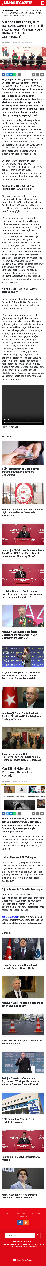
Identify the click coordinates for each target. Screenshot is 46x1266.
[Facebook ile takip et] (20, 1222)
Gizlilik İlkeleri (36, 1213)
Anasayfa (7, 1213)
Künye (16, 1213)
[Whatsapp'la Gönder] (14, 74)
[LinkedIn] (11, 74)
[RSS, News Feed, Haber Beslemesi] (26, 1222)
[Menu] (43, 3)
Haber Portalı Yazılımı (25, 1260)
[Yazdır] (19, 74)
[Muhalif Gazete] (17, 2)
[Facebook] (3, 74)
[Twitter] (7, 74)
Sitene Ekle (23, 1216)
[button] (33, 74)
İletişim (24, 1213)
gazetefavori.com (10, 917)
